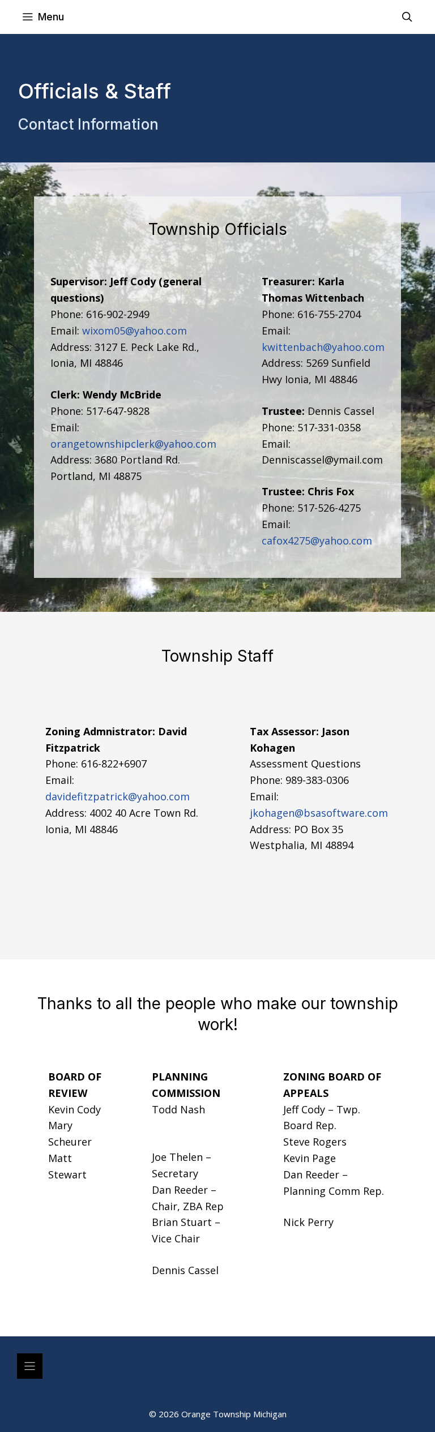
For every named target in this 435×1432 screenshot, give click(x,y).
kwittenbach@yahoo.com (323, 347)
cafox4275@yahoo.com (317, 540)
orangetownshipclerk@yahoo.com (133, 444)
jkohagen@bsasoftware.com (319, 813)
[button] (407, 17)
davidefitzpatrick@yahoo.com (117, 796)
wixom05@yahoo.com (134, 330)
